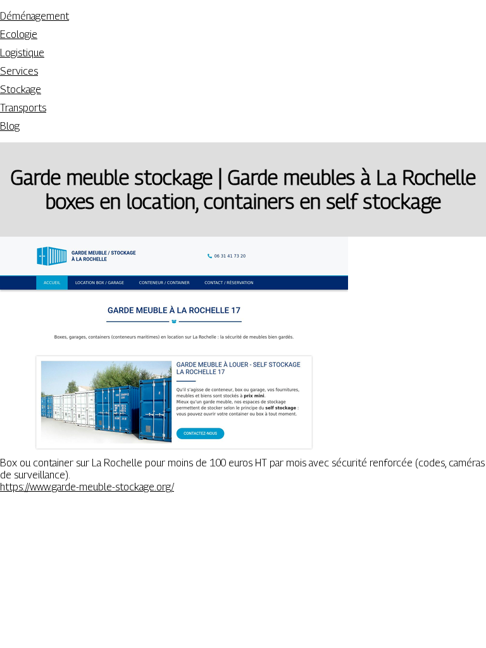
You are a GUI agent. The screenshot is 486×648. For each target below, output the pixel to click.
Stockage (20, 90)
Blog (10, 126)
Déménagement (34, 16)
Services (19, 71)
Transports (23, 108)
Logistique (22, 53)
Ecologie (18, 34)
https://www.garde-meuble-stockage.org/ (87, 487)
